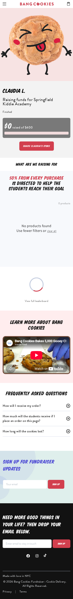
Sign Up (61, 543)
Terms (23, 591)
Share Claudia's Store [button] (36, 146)
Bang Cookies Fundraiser (29, 582)
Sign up (56, 484)
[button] (68, 4)
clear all (51, 231)
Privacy (7, 591)
